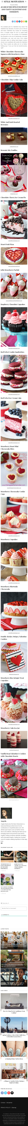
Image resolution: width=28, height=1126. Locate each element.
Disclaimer (9, 1102)
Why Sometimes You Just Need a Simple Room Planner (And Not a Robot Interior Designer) (13, 946)
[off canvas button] (2, 1)
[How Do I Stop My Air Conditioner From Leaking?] (14, 1002)
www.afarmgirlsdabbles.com (14, 76)
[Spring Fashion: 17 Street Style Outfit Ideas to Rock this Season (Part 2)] (14, 1026)
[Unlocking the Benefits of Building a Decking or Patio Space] (14, 959)
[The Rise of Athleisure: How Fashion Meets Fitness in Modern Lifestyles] (14, 977)
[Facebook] (2, 1092)
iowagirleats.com (14, 193)
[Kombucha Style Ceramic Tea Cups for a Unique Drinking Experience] (20, 856)
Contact (3, 1102)
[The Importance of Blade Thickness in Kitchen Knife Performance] (7, 856)
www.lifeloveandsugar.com (14, 118)
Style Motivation (14, 1)
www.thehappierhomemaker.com (14, 487)
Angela (8, 17)
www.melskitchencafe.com (14, 266)
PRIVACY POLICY (5, 1107)
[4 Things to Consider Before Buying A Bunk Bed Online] (14, 1072)
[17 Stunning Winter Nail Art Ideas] (14, 1050)
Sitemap (14, 1107)
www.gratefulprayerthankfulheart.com (14, 300)
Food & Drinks (14, 5)
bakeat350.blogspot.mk (14, 674)
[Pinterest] (8, 1092)
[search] (25, 1)
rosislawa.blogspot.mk (14, 750)
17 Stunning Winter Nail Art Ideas (14, 1059)
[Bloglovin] (12, 1092)
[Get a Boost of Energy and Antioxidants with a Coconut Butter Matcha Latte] (7, 879)
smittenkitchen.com (14, 146)
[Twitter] (2, 843)
